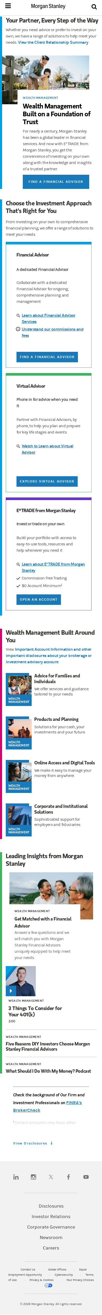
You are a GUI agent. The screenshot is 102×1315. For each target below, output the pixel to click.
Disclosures (51, 1206)
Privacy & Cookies (42, 1280)
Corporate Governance (51, 1227)
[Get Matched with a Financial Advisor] (51, 895)
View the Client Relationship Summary (53, 42)
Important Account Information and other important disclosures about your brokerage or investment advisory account (49, 655)
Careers (51, 1248)
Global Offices (57, 1269)
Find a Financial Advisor (56, 181)
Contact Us (28, 1269)
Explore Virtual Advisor (47, 481)
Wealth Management (40, 98)
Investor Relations (51, 1216)
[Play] (11, 991)
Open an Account (39, 599)
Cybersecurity (64, 1274)
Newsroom (51, 1237)
